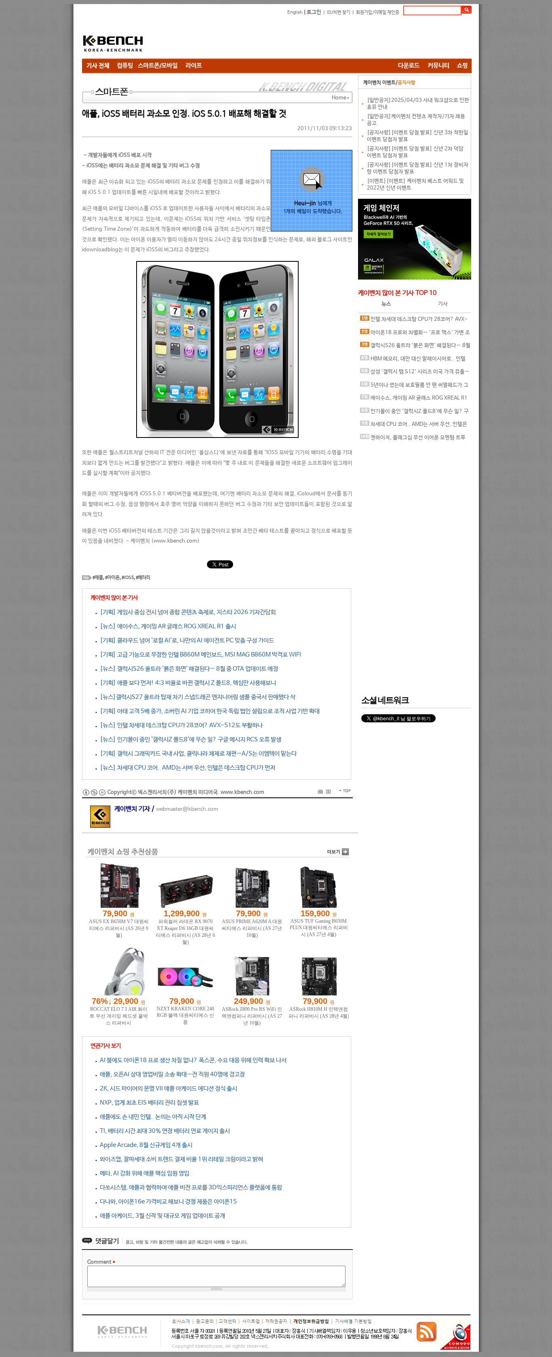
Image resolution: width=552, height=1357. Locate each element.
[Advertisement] (324, 38)
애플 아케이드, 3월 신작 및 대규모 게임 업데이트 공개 (161, 1215)
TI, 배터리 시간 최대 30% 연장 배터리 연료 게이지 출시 (163, 1131)
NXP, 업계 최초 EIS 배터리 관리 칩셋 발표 (148, 1102)
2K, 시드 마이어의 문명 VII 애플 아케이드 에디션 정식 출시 (167, 1088)
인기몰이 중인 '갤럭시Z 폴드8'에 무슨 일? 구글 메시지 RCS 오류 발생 (414, 413)
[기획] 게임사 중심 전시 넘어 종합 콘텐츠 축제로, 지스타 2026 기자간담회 (186, 612)
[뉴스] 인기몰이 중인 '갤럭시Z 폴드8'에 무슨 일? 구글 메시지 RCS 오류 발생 (189, 739)
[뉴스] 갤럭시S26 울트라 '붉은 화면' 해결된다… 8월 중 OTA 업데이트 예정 (187, 668)
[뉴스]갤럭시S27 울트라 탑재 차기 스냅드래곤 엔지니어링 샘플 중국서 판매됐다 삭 (196, 697)
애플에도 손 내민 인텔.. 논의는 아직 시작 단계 (151, 1116)
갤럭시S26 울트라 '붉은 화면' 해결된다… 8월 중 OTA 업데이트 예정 (415, 348)
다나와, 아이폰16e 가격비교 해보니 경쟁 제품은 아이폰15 (167, 1201)
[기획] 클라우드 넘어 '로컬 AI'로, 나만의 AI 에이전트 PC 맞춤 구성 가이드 (185, 640)
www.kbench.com (175, 541)
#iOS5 (128, 577)
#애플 (98, 577)
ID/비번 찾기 (338, 12)
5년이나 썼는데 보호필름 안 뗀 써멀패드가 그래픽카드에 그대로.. (414, 387)
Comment (101, 1262)
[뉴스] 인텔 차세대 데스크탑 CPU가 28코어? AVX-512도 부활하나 (180, 725)
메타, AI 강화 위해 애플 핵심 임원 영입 (143, 1173)
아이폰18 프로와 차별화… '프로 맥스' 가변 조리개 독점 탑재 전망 (415, 335)
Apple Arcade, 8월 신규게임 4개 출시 (144, 1145)
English (295, 12)
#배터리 (143, 577)
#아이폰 (112, 577)
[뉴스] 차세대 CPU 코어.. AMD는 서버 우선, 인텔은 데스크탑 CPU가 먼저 (186, 767)
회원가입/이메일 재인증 (377, 12)
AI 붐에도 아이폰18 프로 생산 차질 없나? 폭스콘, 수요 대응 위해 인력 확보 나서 (192, 1060)
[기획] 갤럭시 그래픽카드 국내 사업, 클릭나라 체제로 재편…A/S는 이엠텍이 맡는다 (197, 753)
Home (339, 98)
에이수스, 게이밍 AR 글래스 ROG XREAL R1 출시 (414, 400)
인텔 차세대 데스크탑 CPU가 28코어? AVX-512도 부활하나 (414, 321)
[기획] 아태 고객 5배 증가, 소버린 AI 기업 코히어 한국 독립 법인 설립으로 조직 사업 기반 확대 (208, 711)
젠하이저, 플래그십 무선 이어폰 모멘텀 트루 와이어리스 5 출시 (413, 440)
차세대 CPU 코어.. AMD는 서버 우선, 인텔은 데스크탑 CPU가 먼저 (413, 426)
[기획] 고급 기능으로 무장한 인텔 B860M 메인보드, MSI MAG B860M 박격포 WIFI (199, 654)
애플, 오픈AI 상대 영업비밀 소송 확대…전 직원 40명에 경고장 (171, 1074)
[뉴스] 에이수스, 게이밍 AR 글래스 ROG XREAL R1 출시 (166, 626)
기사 (443, 304)
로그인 (314, 12)
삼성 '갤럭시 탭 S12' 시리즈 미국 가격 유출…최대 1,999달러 (415, 374)
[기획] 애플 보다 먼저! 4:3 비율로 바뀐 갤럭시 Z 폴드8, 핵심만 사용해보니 (186, 683)
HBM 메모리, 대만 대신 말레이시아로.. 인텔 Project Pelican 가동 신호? (413, 361)
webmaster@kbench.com (187, 809)
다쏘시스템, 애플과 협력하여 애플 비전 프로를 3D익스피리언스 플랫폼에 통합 (189, 1187)
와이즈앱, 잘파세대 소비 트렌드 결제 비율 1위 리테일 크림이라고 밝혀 (180, 1159)
